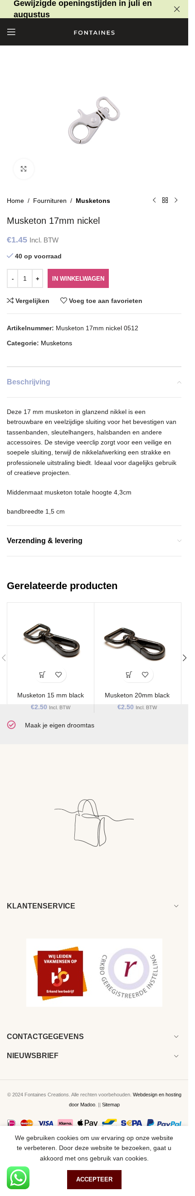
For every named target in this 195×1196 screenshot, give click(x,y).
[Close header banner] (177, 9)
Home (15, 200)
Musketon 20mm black (137, 695)
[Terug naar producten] (165, 200)
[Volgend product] (176, 200)
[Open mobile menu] (11, 32)
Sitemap (111, 1104)
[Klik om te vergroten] (24, 169)
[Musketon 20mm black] (138, 646)
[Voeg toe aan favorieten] (58, 674)
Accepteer (94, 1179)
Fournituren (50, 200)
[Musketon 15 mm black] (51, 646)
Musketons (93, 200)
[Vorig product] (154, 200)
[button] (42, 674)
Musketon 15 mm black (50, 695)
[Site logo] (94, 31)
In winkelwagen (78, 278)
